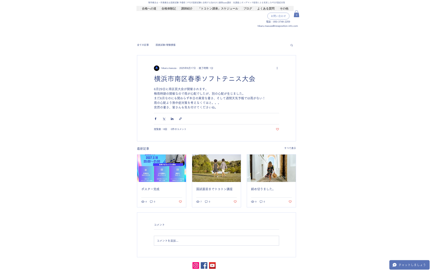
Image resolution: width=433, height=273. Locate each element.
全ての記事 (143, 45)
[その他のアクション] (277, 68)
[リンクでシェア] (180, 118)
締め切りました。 (263, 189)
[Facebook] (204, 265)
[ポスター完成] (161, 168)
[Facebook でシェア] (155, 118)
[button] (296, 13)
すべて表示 (290, 148)
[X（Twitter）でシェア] (163, 118)
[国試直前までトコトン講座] (216, 168)
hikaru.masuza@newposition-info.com (278, 26)
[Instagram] (195, 265)
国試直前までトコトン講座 (214, 189)
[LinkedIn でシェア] (172, 118)
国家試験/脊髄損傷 (166, 45)
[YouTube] (212, 265)
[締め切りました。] (271, 168)
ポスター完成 (150, 189)
